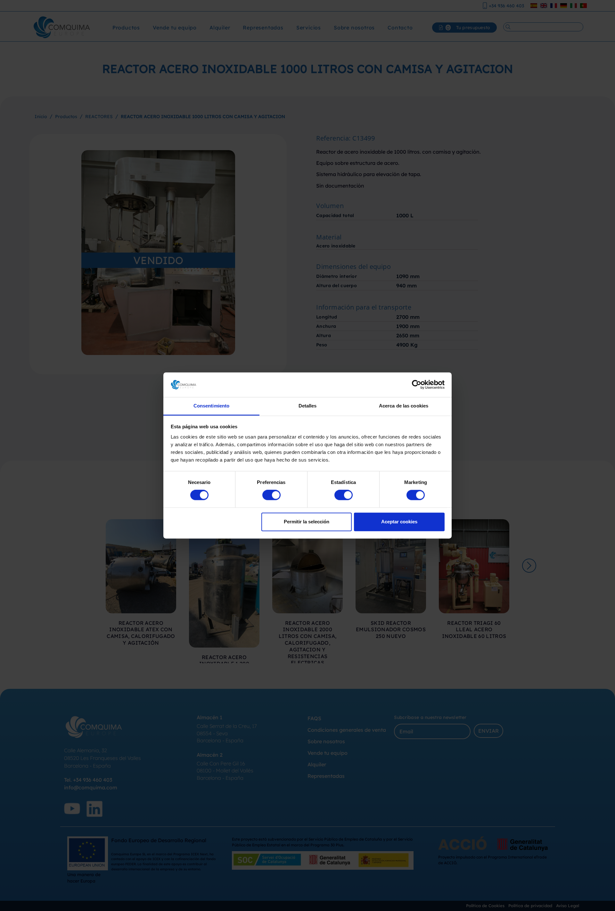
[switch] (271, 495)
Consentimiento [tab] (211, 405)
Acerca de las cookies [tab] (403, 405)
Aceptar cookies (399, 521)
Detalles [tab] (308, 405)
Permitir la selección (306, 521)
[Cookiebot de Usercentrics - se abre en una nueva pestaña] (417, 385)
